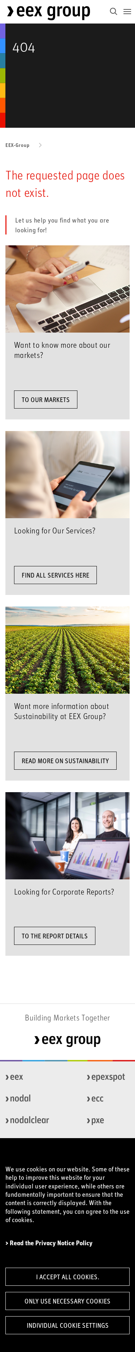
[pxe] (106, 1121)
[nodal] (24, 1099)
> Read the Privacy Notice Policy (49, 1243)
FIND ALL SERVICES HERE (55, 575)
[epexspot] (106, 1077)
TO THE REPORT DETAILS (55, 935)
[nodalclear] (24, 1121)
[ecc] (106, 1099)
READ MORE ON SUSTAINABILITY (65, 760)
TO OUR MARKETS (46, 399)
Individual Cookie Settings (68, 1325)
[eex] (24, 1077)
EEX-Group (17, 144)
